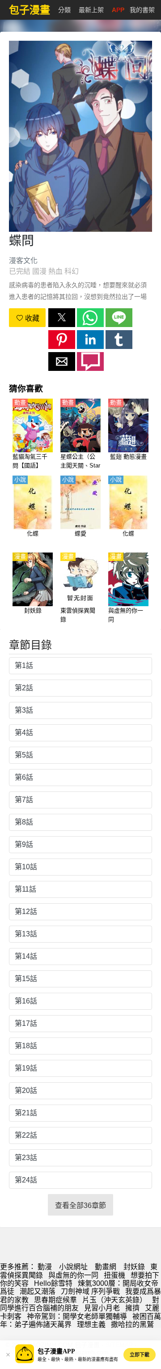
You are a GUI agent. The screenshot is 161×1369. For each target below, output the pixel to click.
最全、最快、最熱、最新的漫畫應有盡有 (78, 1359)
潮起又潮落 (37, 1291)
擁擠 (132, 1308)
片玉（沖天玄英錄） (114, 1300)
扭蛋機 (114, 1275)
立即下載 (139, 1354)
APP (118, 9)
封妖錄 (134, 1267)
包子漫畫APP (56, 1351)
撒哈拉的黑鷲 (132, 1324)
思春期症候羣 (55, 1300)
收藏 (31, 318)
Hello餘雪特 (53, 1283)
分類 (64, 9)
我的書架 (142, 9)
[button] (61, 317)
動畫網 (105, 1267)
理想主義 (91, 1324)
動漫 (45, 1267)
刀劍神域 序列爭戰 (90, 1291)
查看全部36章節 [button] (80, 1205)
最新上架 (91, 9)
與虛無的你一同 (73, 1275)
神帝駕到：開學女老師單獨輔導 (77, 1316)
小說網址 (73, 1267)
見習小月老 (102, 1308)
